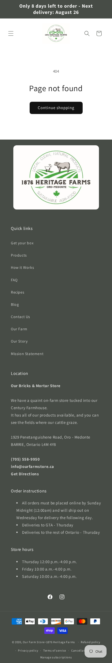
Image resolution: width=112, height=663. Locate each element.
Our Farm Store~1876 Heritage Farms (49, 642)
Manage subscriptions (56, 657)
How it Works (22, 267)
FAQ (14, 279)
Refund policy (90, 642)
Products (19, 255)
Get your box (22, 242)
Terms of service (54, 650)
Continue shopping (56, 107)
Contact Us (20, 316)
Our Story (19, 341)
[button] (11, 33)
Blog (15, 304)
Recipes (17, 292)
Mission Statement (27, 353)
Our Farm (19, 328)
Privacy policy (28, 650)
